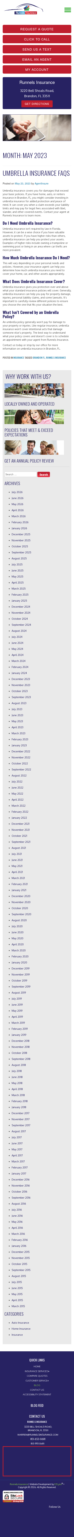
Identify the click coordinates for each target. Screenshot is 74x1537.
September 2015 (21, 1269)
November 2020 (21, 902)
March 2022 (19, 805)
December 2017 (20, 1113)
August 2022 (19, 775)
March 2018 (18, 1095)
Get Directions (37, 104)
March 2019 (18, 1022)
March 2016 (18, 1233)
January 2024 (19, 672)
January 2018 (19, 1107)
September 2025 (21, 552)
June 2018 (17, 1077)
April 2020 (18, 944)
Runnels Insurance (56, 357)
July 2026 (17, 492)
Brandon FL (39, 357)
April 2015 (17, 1300)
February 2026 (20, 522)
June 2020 (18, 932)
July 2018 (17, 1070)
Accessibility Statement (37, 1394)
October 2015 (19, 1263)
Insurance (18, 357)
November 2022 (21, 757)
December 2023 (21, 679)
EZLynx (58, 1484)
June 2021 (17, 859)
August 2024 (19, 630)
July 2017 (17, 1137)
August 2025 (19, 558)
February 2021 (20, 884)
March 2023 (18, 733)
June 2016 (17, 1215)
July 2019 (17, 998)
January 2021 (19, 890)
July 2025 (17, 564)
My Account (37, 69)
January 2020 (19, 962)
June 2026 (18, 498)
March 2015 (18, 1306)
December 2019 (21, 968)
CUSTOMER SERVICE (36, 1380)
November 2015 (21, 1257)
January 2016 (19, 1245)
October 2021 (19, 835)
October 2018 (19, 1052)
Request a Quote (37, 29)
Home (37, 1366)
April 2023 (17, 727)
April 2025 (18, 582)
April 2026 (18, 510)
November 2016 (21, 1185)
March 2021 (18, 878)
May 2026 (17, 504)
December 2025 (21, 534)
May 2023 (17, 721)
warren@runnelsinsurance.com (37, 1434)
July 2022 (17, 781)
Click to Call (37, 39)
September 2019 (21, 986)
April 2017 (17, 1155)
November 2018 (21, 1046)
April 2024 (18, 654)
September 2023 (21, 697)
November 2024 (21, 612)
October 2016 (19, 1191)
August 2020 (19, 920)
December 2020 (21, 896)
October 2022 (20, 763)
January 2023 (19, 745)
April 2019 (17, 1016)
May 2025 (17, 576)
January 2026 (19, 528)
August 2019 (19, 992)
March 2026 (19, 516)
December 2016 (21, 1179)
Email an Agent (37, 59)
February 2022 (20, 811)
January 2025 (19, 600)
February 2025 (20, 594)
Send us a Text (37, 49)
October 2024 (20, 618)
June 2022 (17, 787)
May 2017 (17, 1149)
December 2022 (21, 751)
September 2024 (21, 624)
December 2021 (20, 823)
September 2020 (21, 914)
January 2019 (19, 1034)
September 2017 (21, 1125)
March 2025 (19, 588)
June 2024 (17, 642)
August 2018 (19, 1064)
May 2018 (17, 1083)
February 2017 (20, 1167)
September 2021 (21, 841)
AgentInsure (41, 183)
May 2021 (17, 865)
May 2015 (17, 1294)
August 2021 (19, 847)
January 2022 (19, 817)
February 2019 (20, 1028)
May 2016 (17, 1221)
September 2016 (21, 1197)
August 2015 (19, 1276)
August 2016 (19, 1203)
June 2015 (17, 1288)
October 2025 (20, 546)
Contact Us (37, 1389)
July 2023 (17, 709)
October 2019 (19, 980)
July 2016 (17, 1209)
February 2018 (20, 1101)
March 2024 (19, 660)
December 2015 (21, 1251)
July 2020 (17, 926)
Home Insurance (21, 1328)
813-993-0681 (37, 1443)
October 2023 (20, 691)
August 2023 (19, 703)
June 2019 (17, 1004)
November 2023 (21, 685)
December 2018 (20, 1040)
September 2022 (21, 769)
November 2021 (21, 829)
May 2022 (17, 793)
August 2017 (19, 1131)
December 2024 (21, 606)
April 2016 (17, 1227)
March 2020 (19, 950)
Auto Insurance (20, 1322)
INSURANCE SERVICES (36, 1371)
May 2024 (17, 648)
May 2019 (17, 1010)
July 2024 (17, 636)
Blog (37, 1385)
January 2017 (19, 1173)
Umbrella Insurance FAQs (36, 173)
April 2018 (17, 1089)
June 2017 (17, 1143)
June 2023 (17, 715)
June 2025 (18, 570)
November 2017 (21, 1119)
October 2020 (20, 908)
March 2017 (18, 1161)
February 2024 (20, 666)
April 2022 (18, 799)
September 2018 (21, 1058)
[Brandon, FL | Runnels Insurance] (23, 7)
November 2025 (21, 540)
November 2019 (21, 974)
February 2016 (20, 1239)
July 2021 (17, 853)
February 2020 (20, 956)
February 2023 (20, 739)
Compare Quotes (37, 1375)
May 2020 (17, 938)
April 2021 (17, 871)
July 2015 (17, 1282)
